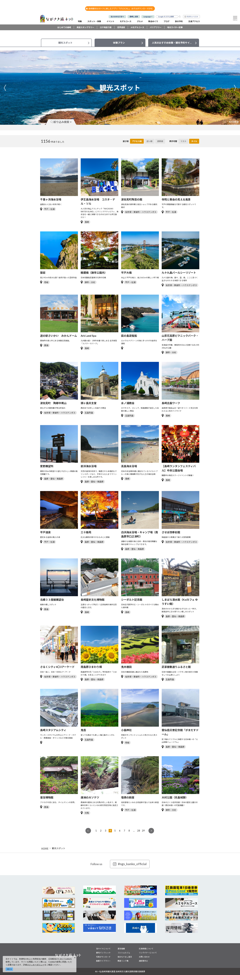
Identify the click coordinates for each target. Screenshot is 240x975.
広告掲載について (146, 948)
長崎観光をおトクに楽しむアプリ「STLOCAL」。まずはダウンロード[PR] (120, 8)
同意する (9, 969)
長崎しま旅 (134, 17)
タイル (194, 141)
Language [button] (147, 17)
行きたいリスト (192, 17)
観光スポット (58, 848)
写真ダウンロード (103, 957)
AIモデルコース (137, 27)
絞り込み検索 (61, 121)
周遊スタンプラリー (85, 27)
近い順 (149, 141)
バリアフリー (156, 27)
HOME (44, 848)
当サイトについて (103, 948)
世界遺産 (121, 27)
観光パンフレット (103, 953)
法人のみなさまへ (117, 17)
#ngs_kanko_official (132, 864)
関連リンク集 (123, 961)
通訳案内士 (143, 961)
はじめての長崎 (64, 27)
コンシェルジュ (124, 953)
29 (143, 830)
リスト (183, 141)
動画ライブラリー (103, 961)
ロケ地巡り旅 (106, 27)
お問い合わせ (144, 957)
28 (138, 830)
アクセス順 (137, 141)
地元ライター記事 (175, 27)
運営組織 (121, 948)
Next (235, 87)
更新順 (160, 141)
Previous (5, 87)
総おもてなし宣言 (125, 957)
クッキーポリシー (36, 964)
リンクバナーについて (148, 953)
